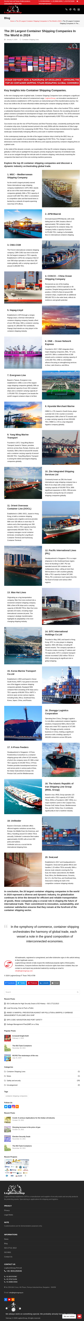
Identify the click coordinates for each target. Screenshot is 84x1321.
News (9, 1076)
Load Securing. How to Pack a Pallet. (20, 1008)
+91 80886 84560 (57, 1)
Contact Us (8, 1257)
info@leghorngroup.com (24, 971)
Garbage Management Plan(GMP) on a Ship (23, 1024)
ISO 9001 (7, 1252)
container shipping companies (16, 1096)
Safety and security (14, 1080)
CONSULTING (18, 3)
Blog (6, 1243)
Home (12, 21)
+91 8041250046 (45, 1)
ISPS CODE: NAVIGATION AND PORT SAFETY (24, 1020)
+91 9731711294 (69, 1)
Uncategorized (12, 1085)
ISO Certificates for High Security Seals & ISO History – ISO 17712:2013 (33, 1003)
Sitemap (8, 1318)
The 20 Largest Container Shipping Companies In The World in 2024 (38, 21)
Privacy (7, 1210)
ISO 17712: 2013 (10, 1248)
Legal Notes (8, 1215)
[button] (79, 9)
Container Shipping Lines (30, 39)
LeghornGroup (50, 98)
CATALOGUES (8, 3)
